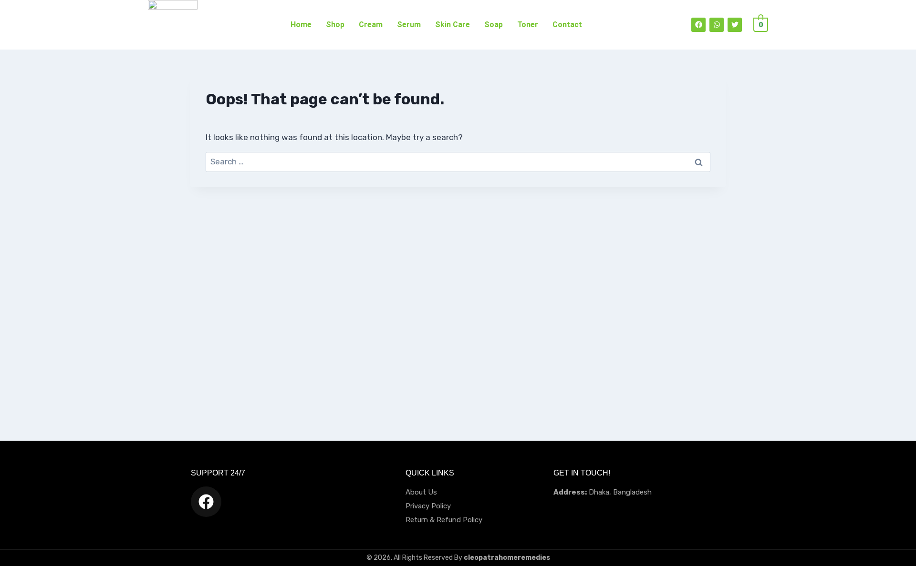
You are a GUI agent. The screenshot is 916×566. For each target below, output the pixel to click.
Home (301, 24)
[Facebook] (698, 25)
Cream (371, 24)
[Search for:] (458, 161)
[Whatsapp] (716, 25)
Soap (493, 24)
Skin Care (452, 24)
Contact (567, 24)
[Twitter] (735, 25)
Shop (335, 24)
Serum (409, 24)
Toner (527, 24)
